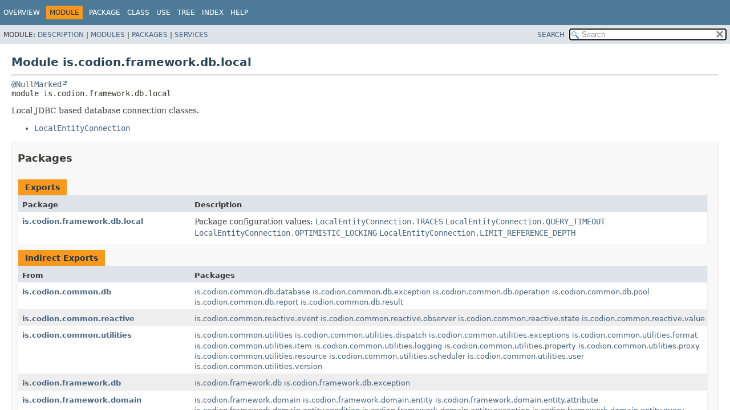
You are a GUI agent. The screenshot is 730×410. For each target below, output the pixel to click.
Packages (150, 35)
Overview (21, 13)
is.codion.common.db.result (352, 302)
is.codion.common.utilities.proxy (639, 346)
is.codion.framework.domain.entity (368, 400)
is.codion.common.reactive (78, 318)
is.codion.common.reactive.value (643, 318)
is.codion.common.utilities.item (253, 346)
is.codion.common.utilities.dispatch (361, 335)
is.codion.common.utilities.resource (260, 356)
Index (213, 13)
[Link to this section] (80, 158)
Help (239, 13)
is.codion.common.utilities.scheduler (397, 356)
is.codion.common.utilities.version (258, 366)
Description (61, 35)
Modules (108, 35)
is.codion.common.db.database (252, 292)
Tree (186, 13)
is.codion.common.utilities (77, 335)
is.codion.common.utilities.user (526, 356)
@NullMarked (36, 84)
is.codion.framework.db (71, 383)
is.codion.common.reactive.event (256, 318)
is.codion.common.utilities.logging (378, 346)
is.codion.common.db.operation (491, 292)
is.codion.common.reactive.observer (388, 318)
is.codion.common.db (66, 292)
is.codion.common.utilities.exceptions (499, 335)
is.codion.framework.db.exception (347, 383)
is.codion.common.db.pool (601, 292)
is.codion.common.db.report (246, 302)
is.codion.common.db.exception (372, 292)
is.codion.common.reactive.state (518, 318)
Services (191, 35)
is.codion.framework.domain (81, 400)
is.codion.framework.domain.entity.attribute (516, 400)
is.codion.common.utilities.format (634, 335)
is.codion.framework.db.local (82, 221)
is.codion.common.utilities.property (510, 346)
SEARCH (551, 35)
